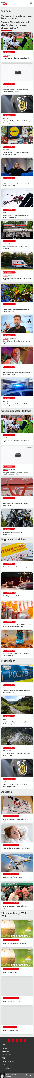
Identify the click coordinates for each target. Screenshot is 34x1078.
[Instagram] (17, 1040)
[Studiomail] (21, 1040)
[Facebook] (13, 1040)
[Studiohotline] (25, 1040)
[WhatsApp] (9, 1040)
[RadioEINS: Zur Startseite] (15, 3)
